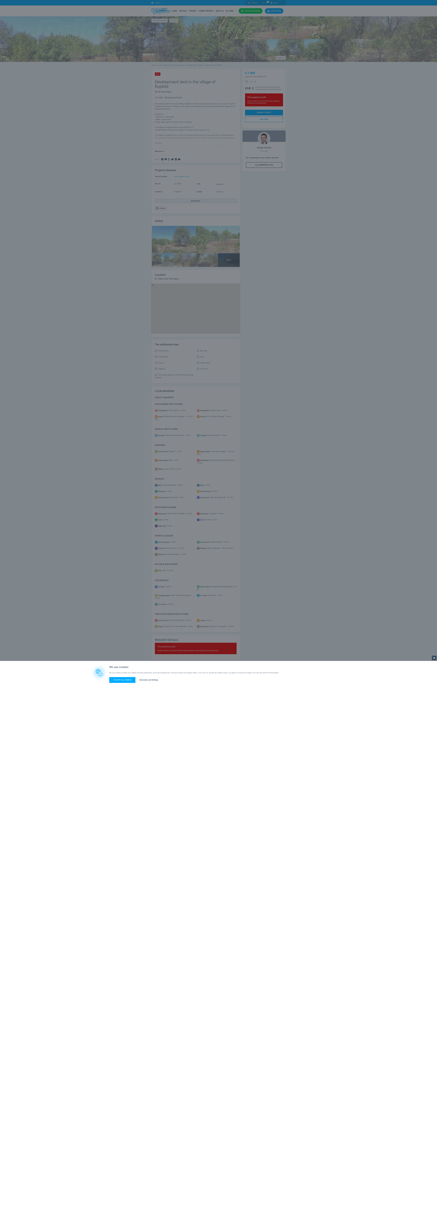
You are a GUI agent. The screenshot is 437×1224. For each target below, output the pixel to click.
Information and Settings (148, 680)
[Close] (434, 658)
